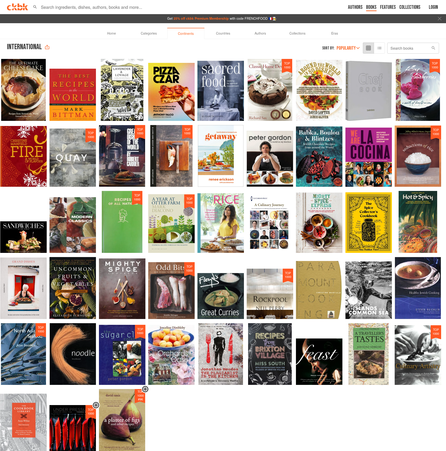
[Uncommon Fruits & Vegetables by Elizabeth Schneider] (72, 288)
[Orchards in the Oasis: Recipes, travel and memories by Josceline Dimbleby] (171, 354)
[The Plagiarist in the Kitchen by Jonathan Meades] (220, 354)
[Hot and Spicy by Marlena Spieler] (418, 222)
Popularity (346, 48)
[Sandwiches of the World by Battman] (23, 222)
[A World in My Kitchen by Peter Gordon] (270, 156)
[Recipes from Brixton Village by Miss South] (270, 354)
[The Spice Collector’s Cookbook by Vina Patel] (368, 222)
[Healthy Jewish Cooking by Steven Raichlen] (418, 288)
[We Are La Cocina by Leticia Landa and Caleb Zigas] (368, 156)
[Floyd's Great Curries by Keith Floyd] (220, 288)
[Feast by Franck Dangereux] (319, 354)
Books (371, 7)
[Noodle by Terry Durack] (72, 354)
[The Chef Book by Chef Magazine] (368, 90)
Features (388, 7)
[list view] (379, 48)
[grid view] (368, 48)
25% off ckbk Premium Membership (201, 18)
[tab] (111, 33)
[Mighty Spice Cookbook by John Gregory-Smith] (122, 288)
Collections (409, 7)
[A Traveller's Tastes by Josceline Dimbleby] (368, 354)
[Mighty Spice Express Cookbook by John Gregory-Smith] (319, 222)
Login (433, 7)
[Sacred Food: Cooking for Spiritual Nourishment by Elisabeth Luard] (220, 90)
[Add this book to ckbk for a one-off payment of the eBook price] (96, 407)
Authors (355, 7)
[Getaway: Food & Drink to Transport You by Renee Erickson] (220, 156)
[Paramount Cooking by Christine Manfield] (319, 288)
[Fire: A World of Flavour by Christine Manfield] (23, 156)
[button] (35, 7)
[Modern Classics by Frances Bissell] (72, 222)
